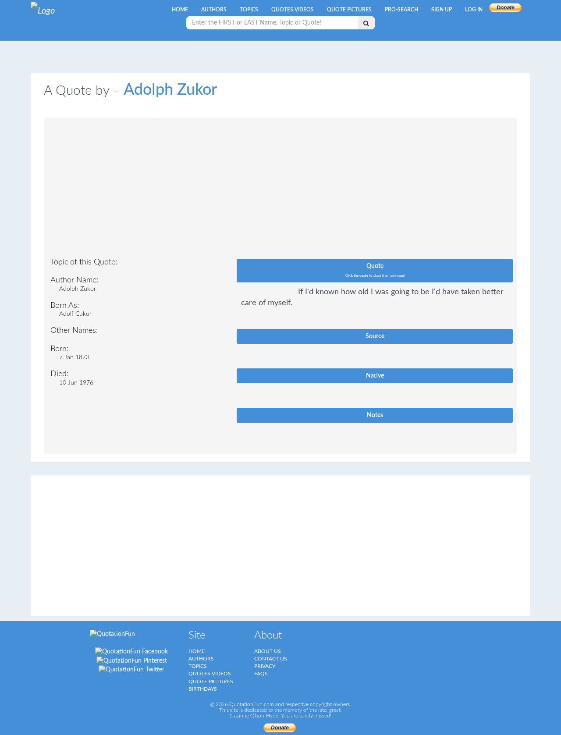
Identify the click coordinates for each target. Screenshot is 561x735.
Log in (474, 9)
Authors (214, 9)
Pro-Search (401, 9)
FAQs (261, 673)
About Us (267, 651)
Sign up (441, 9)
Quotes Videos (292, 9)
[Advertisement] (280, 190)
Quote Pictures (349, 9)
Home (180, 9)
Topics (249, 9)
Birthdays (202, 689)
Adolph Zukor (170, 90)
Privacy (264, 666)
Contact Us (270, 658)
